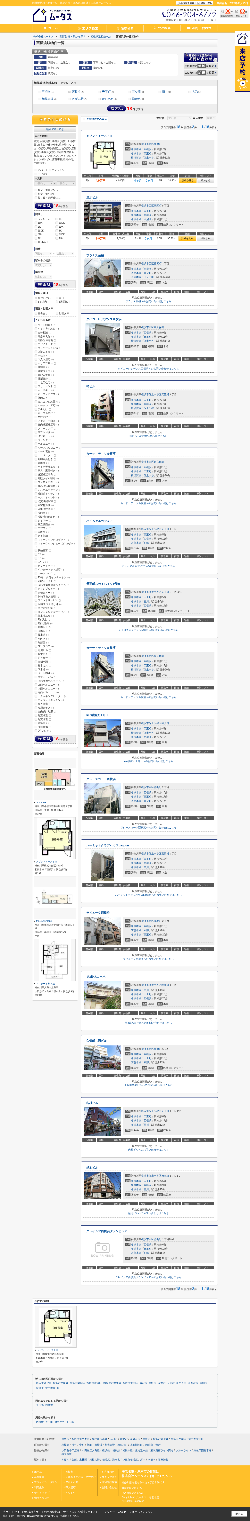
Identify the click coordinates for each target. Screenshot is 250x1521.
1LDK (62, 222)
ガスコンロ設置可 (49, 401)
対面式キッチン (48, 493)
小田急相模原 (130, 1459)
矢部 (74, 1459)
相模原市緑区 (94, 1383)
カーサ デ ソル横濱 (101, 453)
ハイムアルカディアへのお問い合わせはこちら (148, 566)
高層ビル (44, 650)
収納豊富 (44, 550)
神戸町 (165, 723)
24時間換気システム (51, 680)
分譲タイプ (46, 370)
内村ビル (92, 1103)
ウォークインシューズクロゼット (55, 545)
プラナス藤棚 (95, 255)
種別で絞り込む (55, 129)
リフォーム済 (47, 677)
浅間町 (158, 205)
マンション (58, 169)
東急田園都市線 (202, 1450)
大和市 (171, 1383)
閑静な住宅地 (47, 340)
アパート (43, 169)
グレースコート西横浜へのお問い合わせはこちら (148, 827)
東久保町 (159, 327)
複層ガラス (46, 707)
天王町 (108, 91)
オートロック (47, 573)
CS (41, 554)
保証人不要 (46, 351)
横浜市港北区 (43, 1383)
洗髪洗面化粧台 (48, 516)
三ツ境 (138, 91)
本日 (61, 297)
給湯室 (43, 723)
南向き (43, 638)
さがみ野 (79, 98)
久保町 (158, 143)
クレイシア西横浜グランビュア (106, 1231)
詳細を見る (188, 180)
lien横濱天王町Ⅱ (97, 715)
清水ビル (92, 197)
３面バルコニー (48, 688)
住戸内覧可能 (47, 607)
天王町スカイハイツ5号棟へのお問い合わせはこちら (148, 630)
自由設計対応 (47, 711)
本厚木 (65, 1459)
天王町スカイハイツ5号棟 (103, 583)
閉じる (239, 1513)
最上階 (43, 634)
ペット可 (70, 1492)
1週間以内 (64, 301)
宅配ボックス (47, 581)
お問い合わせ (109, 1487)
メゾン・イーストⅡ (99, 135)
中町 (81, 1444)
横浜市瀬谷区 (77, 1383)
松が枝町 (122, 1444)
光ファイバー (47, 565)
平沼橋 (48, 91)
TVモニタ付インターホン (54, 577)
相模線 (116, 1450)
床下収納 (44, 535)
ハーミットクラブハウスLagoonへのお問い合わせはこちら (148, 894)
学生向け (44, 409)
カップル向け (47, 413)
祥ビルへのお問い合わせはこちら (148, 435)
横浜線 (106, 1450)
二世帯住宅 (46, 382)
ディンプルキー (48, 588)
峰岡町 (165, 984)
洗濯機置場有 (47, 474)
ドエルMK (41, 802)
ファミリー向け (48, 420)
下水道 (43, 669)
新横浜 (98, 1444)
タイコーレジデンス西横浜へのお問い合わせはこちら (148, 368)
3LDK (62, 234)
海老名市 (193, 1383)
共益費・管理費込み (49, 197)
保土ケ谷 (149, 157)
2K (39, 226)
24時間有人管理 (48, 596)
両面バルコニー (48, 692)
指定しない (44, 297)
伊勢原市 (181, 1383)
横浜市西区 (147, 143)
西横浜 (78, 91)
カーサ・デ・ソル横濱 (101, 647)
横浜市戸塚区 (60, 1383)
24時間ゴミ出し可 (50, 604)
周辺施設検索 (109, 1482)
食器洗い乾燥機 (48, 486)
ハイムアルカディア (99, 521)
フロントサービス (49, 600)
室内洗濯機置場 (48, 424)
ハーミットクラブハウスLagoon (107, 845)
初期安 (69, 1471)
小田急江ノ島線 (91, 1450)
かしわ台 (109, 98)
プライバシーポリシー (47, 1482)
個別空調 (44, 661)
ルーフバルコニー (49, 447)
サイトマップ (41, 1492)
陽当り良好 (46, 336)
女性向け (44, 416)
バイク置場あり (48, 466)
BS (41, 558)
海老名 (138, 98)
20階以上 (44, 631)
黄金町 (147, 272)
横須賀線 (136, 157)
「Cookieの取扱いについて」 (40, 1516)
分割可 (43, 367)
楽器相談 (44, 332)
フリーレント (47, 386)
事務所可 (44, 355)
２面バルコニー (48, 684)
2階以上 (44, 619)
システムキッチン (49, 489)
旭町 (89, 1444)
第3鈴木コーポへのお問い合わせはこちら (148, 1022)
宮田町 (165, 853)
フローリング (47, 428)
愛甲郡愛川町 (53, 1388)
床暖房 (43, 532)
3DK (40, 234)
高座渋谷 (163, 1459)
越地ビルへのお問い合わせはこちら (148, 1213)
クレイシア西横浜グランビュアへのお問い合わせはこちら (148, 1277)
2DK (61, 226)
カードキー (46, 390)
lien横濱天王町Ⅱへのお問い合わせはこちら (148, 761)
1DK (40, 222)
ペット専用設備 (48, 328)
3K (60, 230)
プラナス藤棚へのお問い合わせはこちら (148, 301)
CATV (43, 561)
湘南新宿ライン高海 (161, 1450)
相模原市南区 (130, 1383)
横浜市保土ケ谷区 (151, 394)
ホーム (38, 1471)
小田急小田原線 (70, 1450)
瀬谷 (166, 91)
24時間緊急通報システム (53, 585)
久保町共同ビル (96, 1040)
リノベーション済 (49, 347)
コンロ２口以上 (48, 482)
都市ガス (44, 665)
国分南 (149, 1444)
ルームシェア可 (48, 405)
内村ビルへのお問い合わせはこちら (148, 1149)
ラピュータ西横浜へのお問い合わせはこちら (148, 958)
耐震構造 (44, 719)
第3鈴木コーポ (95, 976)
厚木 (142, 1459)
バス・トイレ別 (48, 497)
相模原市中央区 (112, 1383)
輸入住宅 (44, 703)
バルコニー (46, 443)
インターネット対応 (51, 569)
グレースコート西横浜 (101, 779)
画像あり (43, 313)
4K (39, 238)
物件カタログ (41, 1497)
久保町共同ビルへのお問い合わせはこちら (148, 1085)
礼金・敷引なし (46, 193)
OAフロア (45, 730)
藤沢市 (143, 1383)
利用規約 (39, 1487)
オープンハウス (48, 394)
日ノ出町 (149, 277)
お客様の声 (108, 1471)
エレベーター (47, 455)
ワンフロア (46, 646)
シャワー (44, 520)
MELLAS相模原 (44, 921)
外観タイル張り (48, 478)
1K (60, 219)
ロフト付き (46, 432)
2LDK (41, 230)
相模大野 (110, 1444)
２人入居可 (46, 359)
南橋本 (151, 1459)
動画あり (64, 313)
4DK (61, 238)
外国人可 (44, 397)
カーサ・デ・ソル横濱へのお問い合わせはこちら (148, 697)
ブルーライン (183, 1450)
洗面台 (43, 512)
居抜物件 (44, 657)
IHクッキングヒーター (52, 696)
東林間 (83, 1459)
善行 (158, 1444)
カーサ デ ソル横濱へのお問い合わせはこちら (148, 503)
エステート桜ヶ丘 (45, 983)
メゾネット (46, 436)
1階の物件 (45, 623)
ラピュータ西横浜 (98, 912)
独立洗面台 (46, 524)
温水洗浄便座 (47, 508)
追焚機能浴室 (47, 501)
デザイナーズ (47, 344)
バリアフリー (47, 363)
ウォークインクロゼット (53, 539)
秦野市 (152, 1383)
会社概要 (39, 1477)
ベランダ (44, 440)
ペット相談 (46, 673)
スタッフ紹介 (109, 1477)
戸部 (146, 542)
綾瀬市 (40, 1388)
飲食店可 (44, 653)
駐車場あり (46, 615)
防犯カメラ (46, 592)
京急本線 (136, 272)
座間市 (203, 1383)
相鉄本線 (136, 149)
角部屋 (43, 642)
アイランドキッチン (51, 700)
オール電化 (46, 451)
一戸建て (43, 173)
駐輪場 (43, 462)
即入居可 (70, 1487)
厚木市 (161, 1383)
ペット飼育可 (47, 324)
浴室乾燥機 (46, 505)
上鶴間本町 (136, 1444)
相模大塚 (49, 98)
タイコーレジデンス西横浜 (103, 319)
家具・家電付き (48, 470)
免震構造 (44, 715)
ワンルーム (44, 219)
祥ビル (90, 386)
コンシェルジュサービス (53, 611)
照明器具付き (47, 459)
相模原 (65, 1444)
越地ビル (92, 1167)
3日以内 (42, 301)
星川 (146, 601)
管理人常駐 (46, 374)
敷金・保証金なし (48, 189)
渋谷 (74, 1444)
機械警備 (44, 726)
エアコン (44, 528)
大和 (196, 91)
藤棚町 (158, 263)
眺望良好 (44, 378)
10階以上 (44, 627)
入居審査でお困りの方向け (80, 1477)
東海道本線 (141, 1450)
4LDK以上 (43, 242)
